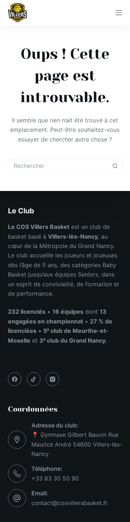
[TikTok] (33, 379)
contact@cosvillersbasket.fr (69, 502)
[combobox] (58, 165)
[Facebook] (15, 379)
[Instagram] (53, 379)
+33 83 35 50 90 (55, 478)
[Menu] (119, 12)
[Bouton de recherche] (115, 166)
